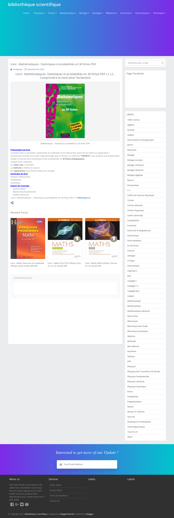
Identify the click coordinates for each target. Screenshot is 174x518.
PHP (129, 361)
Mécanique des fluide (137, 326)
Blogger (89, 514)
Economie (125, 13)
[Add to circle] (17, 504)
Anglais (130, 135)
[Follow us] (22, 504)
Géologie (96, 13)
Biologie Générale (135, 170)
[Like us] (12, 504)
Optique (131, 356)
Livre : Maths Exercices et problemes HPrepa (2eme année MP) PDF (27, 264)
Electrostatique (134, 240)
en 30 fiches (133, 245)
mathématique (134, 301)
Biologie (83, 13)
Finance (130, 250)
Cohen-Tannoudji (135, 215)
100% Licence (133, 119)
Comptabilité (133, 220)
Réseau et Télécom (136, 411)
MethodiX (131, 341)
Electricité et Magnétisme (138, 230)
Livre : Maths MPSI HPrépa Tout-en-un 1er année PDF (101, 264)
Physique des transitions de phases (143, 371)
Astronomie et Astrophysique (140, 140)
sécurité (131, 416)
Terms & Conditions (59, 495)
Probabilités (132, 396)
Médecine (111, 13)
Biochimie (131, 150)
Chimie (51, 13)
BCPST (130, 145)
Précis (130, 391)
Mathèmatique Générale (138, 311)
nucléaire (131, 351)
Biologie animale (135, 160)
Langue (130, 296)
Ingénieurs (132, 270)
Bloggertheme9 (67, 514)
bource (130, 180)
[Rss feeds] (27, 504)
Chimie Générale (135, 205)
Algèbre (130, 125)
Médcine (131, 336)
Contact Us (55, 501)
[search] (162, 62)
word (129, 437)
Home (26, 13)
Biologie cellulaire (135, 165)
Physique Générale (136, 381)
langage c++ (133, 286)
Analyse (130, 130)
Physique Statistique (136, 386)
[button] (12, 203)
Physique (38, 13)
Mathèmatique (134, 306)
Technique (158, 13)
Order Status (55, 485)
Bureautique (133, 185)
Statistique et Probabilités (139, 421)
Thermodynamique (136, 426)
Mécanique (132, 321)
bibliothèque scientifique (36, 514)
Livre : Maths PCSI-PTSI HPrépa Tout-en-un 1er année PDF (64, 264)
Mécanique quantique (137, 331)
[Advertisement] (87, 35)
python (130, 406)
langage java (133, 291)
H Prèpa (131, 260)
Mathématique (67, 13)
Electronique (133, 235)
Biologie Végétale (135, 175)
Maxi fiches (132, 316)
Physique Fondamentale (138, 376)
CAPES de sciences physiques (140, 195)
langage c (132, 281)
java (129, 276)
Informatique (142, 13)
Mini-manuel (133, 346)
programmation (134, 401)
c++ (129, 190)
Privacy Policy (56, 490)
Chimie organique (135, 210)
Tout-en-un (132, 432)
